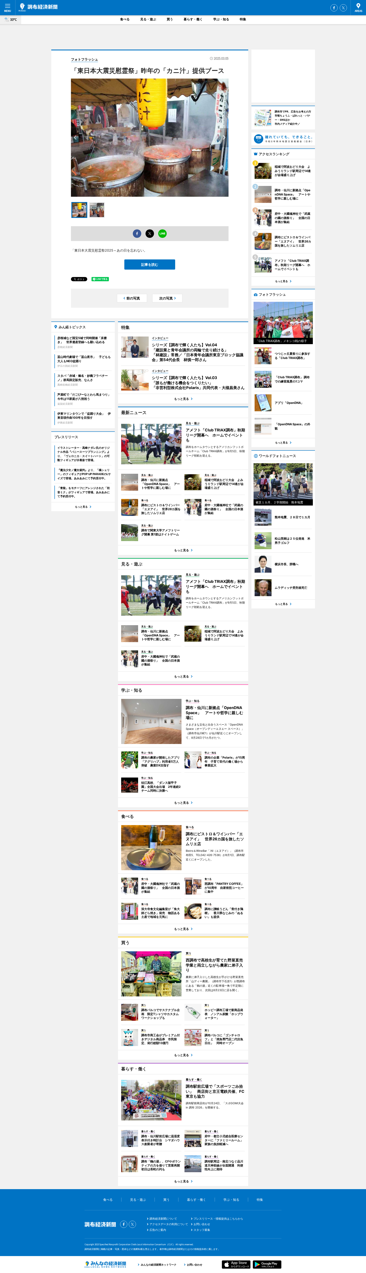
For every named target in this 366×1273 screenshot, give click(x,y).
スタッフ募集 (202, 1229)
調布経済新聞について (163, 1218)
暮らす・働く (193, 19)
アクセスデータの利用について (169, 1224)
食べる (125, 19)
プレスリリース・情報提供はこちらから (218, 1218)
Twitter (343, 7)
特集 (243, 19)
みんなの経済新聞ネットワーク (105, 1264)
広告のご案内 (158, 1229)
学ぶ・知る (221, 19)
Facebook (334, 7)
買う (170, 19)
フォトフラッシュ (84, 59)
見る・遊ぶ (148, 19)
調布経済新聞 (38, 7)
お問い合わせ (202, 1224)
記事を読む (149, 264)
